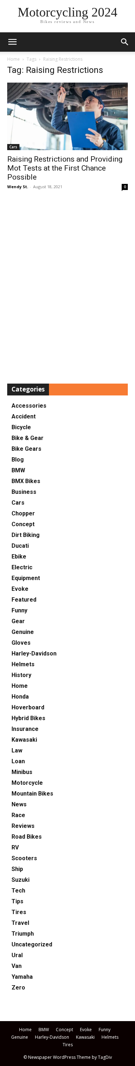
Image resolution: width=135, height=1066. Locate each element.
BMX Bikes (26, 481)
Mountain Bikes (32, 793)
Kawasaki (24, 739)
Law (17, 750)
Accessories (29, 405)
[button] (125, 42)
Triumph (23, 933)
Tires (19, 912)
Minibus (22, 772)
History (21, 675)
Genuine (23, 632)
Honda (20, 696)
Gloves (21, 642)
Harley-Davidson (34, 653)
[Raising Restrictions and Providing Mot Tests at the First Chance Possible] (67, 116)
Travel (20, 922)
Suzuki (21, 879)
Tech (18, 890)
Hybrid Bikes (28, 718)
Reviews (23, 825)
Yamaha (22, 976)
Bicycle (21, 427)
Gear (18, 621)
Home (13, 59)
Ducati (20, 545)
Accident (24, 416)
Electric (22, 567)
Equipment (26, 578)
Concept (23, 524)
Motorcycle (27, 782)
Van (17, 966)
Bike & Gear (28, 438)
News (19, 804)
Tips (17, 901)
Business (24, 491)
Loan (18, 761)
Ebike (19, 556)
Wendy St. (17, 186)
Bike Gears (26, 448)
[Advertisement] (67, 287)
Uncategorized (32, 944)
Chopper (23, 513)
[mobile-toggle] (12, 42)
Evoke (20, 588)
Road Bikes (27, 836)
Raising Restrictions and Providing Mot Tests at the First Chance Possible (64, 168)
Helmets (23, 664)
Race (18, 815)
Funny (19, 610)
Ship (17, 869)
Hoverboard (28, 707)
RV (15, 847)
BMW (18, 470)
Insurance (25, 729)
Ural (17, 955)
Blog (18, 459)
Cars (13, 146)
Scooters (24, 858)
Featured (24, 599)
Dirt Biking (26, 535)
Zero (18, 987)
